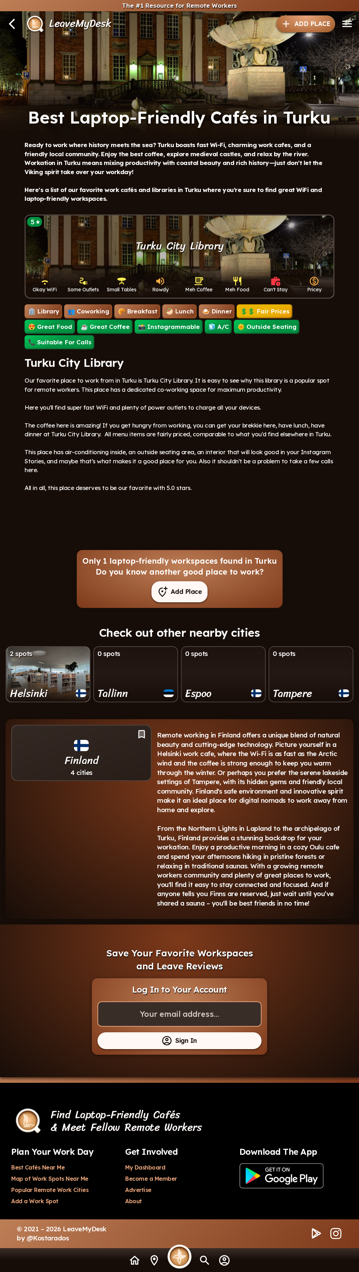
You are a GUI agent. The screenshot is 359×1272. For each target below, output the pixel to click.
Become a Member (151, 1178)
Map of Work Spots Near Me (49, 1178)
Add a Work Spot (35, 1201)
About (133, 1201)
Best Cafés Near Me (38, 1167)
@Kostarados (48, 1238)
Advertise (138, 1189)
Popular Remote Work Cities (49, 1189)
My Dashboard (145, 1167)
